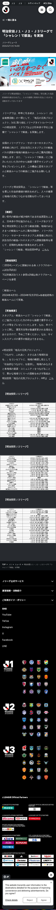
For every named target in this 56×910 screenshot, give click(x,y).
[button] (42, 9)
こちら (45, 249)
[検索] (50, 9)
